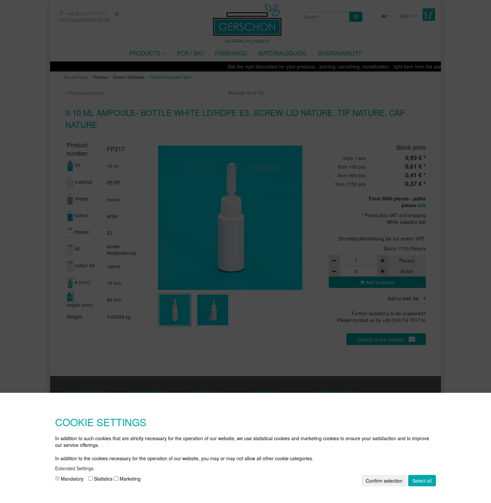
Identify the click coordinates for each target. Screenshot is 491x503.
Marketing (129, 478)
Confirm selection (384, 480)
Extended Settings (74, 468)
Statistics (103, 478)
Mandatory (71, 478)
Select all (422, 480)
